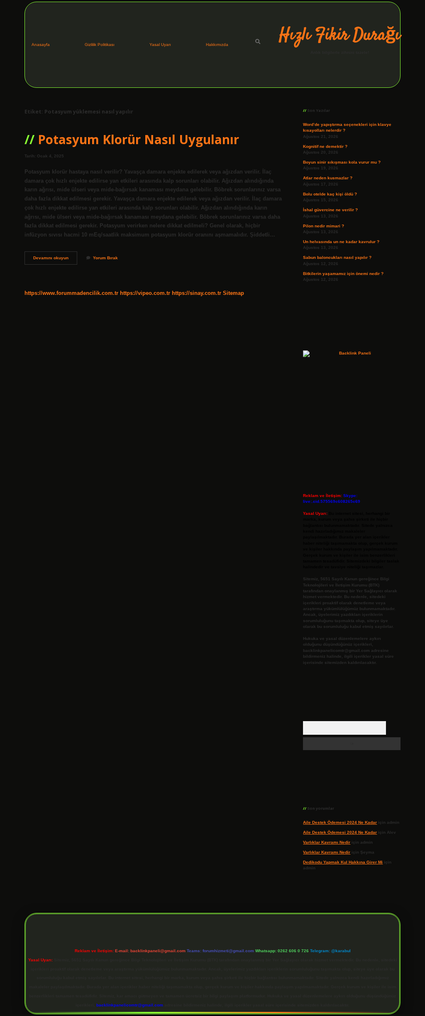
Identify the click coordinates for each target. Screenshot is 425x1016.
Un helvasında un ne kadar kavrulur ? (341, 241)
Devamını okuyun (55, 260)
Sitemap (233, 293)
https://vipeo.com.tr (145, 293)
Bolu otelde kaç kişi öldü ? (330, 194)
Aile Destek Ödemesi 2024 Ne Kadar (340, 822)
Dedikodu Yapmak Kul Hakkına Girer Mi (343, 862)
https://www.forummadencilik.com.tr (71, 293)
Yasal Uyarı (160, 44)
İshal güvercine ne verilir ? (330, 210)
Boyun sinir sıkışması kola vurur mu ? (342, 162)
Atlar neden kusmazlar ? (327, 178)
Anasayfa (41, 44)
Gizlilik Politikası (100, 44)
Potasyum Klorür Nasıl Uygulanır (138, 139)
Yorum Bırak (105, 258)
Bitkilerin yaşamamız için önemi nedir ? (343, 273)
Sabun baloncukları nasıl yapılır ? (337, 257)
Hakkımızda (217, 44)
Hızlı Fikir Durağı (339, 36)
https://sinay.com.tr (196, 293)
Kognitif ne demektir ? (325, 146)
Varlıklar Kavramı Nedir (326, 842)
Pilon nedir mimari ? (323, 226)
